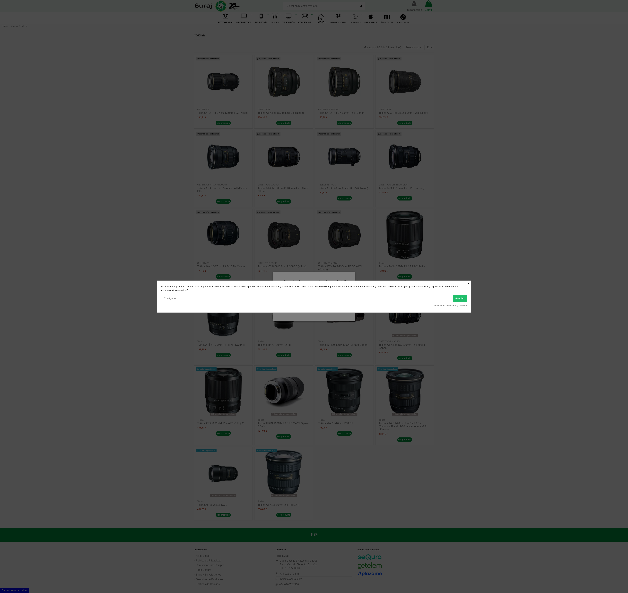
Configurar (170, 298)
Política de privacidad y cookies (450, 305)
